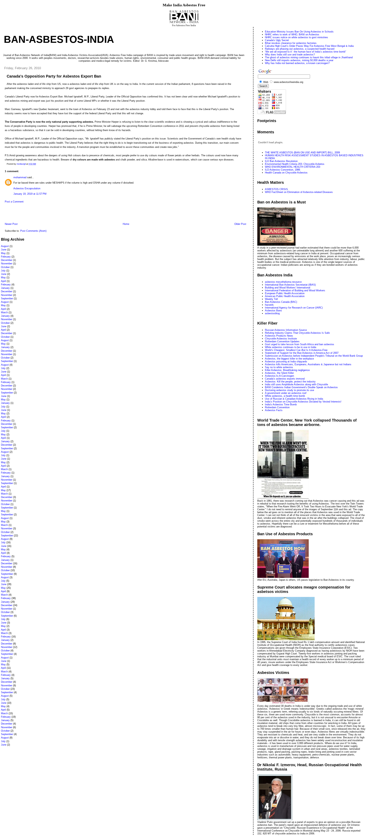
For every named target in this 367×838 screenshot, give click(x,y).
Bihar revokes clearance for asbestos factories (291, 43)
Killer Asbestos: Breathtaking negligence (287, 370)
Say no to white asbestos (279, 367)
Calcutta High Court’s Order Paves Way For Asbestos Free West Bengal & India (309, 46)
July (3, 270)
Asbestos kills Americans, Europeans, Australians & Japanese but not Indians (308, 364)
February (6, 256)
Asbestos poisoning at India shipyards (286, 361)
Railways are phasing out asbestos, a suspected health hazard (299, 48)
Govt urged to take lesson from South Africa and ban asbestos (299, 344)
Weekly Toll (271, 299)
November (6, 263)
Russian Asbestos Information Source (286, 330)
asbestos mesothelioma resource (283, 281)
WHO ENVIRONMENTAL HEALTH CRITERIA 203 (292, 166)
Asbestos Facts (274, 410)
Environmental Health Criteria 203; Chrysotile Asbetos (294, 164)
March (4, 312)
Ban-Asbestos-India (59, 39)
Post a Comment (14, 201)
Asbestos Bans (273, 310)
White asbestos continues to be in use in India (290, 347)
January (5, 288)
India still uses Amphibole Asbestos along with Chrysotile (296, 384)
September (7, 298)
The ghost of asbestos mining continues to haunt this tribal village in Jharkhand (309, 57)
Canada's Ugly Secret (277, 40)
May (3, 253)
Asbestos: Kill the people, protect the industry (290, 381)
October (5, 267)
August (5, 246)
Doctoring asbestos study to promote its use (289, 390)
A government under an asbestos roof (285, 393)
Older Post (240, 224)
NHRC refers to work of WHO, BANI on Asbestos (292, 34)
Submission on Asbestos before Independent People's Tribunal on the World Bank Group (314, 355)
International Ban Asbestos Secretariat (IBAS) (290, 284)
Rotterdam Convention (277, 407)
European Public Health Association (284, 293)
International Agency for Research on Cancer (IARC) (294, 307)
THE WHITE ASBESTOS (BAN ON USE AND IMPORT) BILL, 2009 (302, 152)
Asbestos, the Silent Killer (279, 373)
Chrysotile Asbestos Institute (281, 338)
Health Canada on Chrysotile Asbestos (286, 172)
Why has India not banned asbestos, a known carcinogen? (297, 63)
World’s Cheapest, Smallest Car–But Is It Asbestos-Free (296, 350)
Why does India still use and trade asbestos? (290, 54)
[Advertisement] (45, 213)
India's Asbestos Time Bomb (281, 404)
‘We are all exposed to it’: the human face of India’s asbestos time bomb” (305, 51)
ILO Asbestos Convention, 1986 (282, 169)
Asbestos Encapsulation (26, 188)
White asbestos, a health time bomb (285, 395)
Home (126, 224)
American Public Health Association (284, 296)
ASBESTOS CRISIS (276, 189)
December (6, 260)
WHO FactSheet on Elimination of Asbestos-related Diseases (299, 192)
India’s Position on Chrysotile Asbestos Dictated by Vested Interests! (303, 401)
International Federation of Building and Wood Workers (295, 290)
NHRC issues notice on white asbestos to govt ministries (296, 37)
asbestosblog (272, 313)
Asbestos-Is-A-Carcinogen (279, 375)
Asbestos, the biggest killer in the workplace (289, 358)
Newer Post (11, 224)
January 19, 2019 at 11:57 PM (29, 193)
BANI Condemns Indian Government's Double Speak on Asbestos (301, 387)
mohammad (19, 177)
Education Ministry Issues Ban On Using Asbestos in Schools (299, 31)
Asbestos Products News (279, 335)
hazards (269, 304)
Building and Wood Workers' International (287, 287)
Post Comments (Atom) (33, 230)
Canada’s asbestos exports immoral (285, 378)
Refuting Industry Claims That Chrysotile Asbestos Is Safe (297, 332)
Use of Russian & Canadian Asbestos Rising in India (294, 398)
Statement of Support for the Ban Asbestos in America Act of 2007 (302, 352)
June (3, 249)
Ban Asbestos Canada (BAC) (281, 301)
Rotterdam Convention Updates (282, 341)
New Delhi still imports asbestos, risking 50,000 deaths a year (299, 60)
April (3, 281)
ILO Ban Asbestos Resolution (281, 161)
